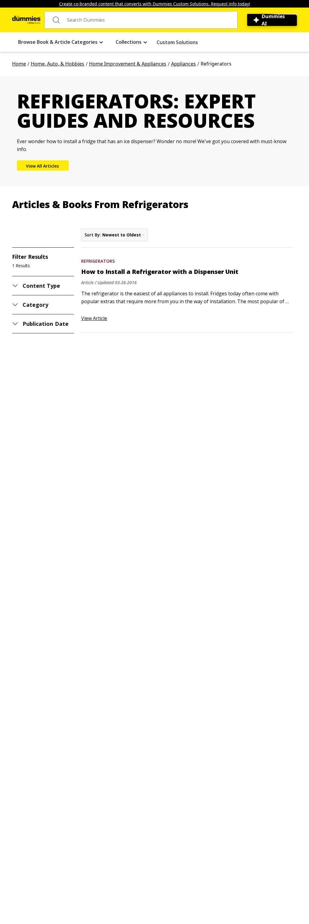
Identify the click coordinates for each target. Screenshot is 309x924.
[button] (61, 42)
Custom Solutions (177, 42)
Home (19, 63)
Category (35, 304)
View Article (94, 318)
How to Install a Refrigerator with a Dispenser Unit (159, 271)
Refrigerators (98, 261)
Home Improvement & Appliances (127, 63)
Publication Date (45, 323)
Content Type (41, 285)
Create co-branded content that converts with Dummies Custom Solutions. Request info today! (154, 4)
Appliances (183, 63)
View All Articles (42, 166)
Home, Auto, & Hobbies (57, 63)
